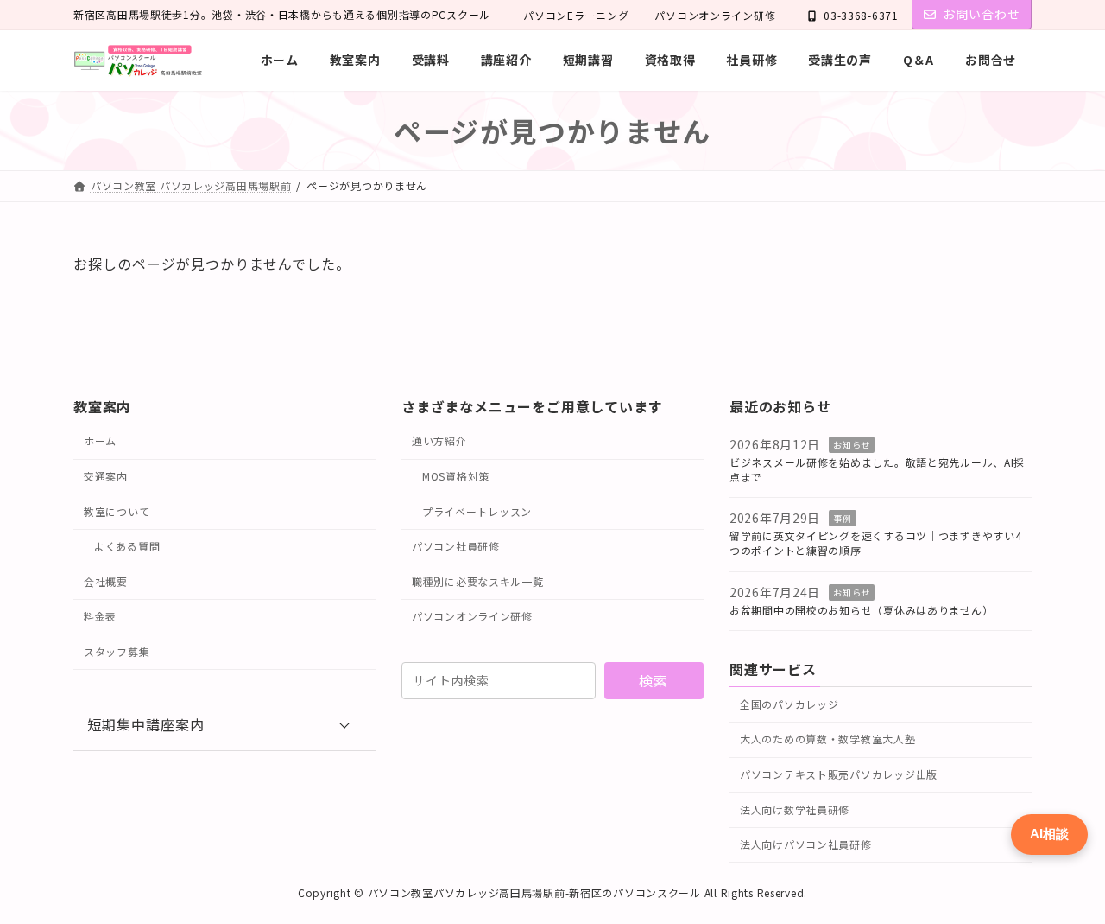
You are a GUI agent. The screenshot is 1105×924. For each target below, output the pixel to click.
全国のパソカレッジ (789, 703)
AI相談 (1049, 833)
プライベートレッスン (477, 510)
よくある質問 (127, 545)
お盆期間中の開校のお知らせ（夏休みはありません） (861, 609)
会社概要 (106, 580)
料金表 (100, 616)
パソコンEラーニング (575, 15)
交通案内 (106, 475)
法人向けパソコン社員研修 (806, 844)
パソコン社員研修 (456, 545)
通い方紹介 (439, 440)
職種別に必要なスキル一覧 (478, 580)
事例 (842, 518)
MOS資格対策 (455, 475)
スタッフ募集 (116, 650)
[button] (224, 724)
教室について (116, 510)
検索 (653, 680)
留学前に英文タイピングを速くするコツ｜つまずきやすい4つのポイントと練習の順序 (875, 543)
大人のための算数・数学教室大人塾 (828, 738)
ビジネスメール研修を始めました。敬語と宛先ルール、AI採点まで (877, 468)
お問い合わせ (981, 13)
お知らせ (851, 444)
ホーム (100, 440)
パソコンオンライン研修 (714, 15)
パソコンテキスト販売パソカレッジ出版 (839, 773)
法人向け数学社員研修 (794, 808)
